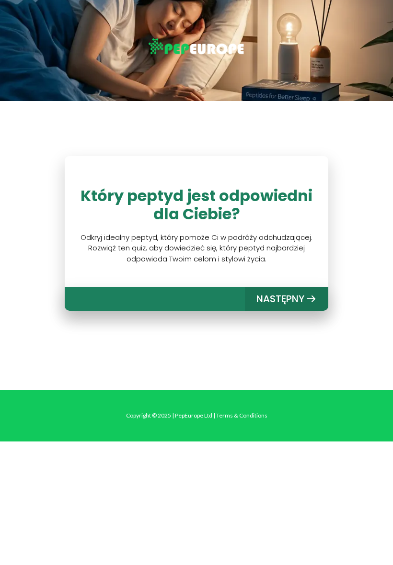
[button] (286, 299)
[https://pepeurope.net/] (196, 47)
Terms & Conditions (241, 415)
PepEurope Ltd (193, 415)
